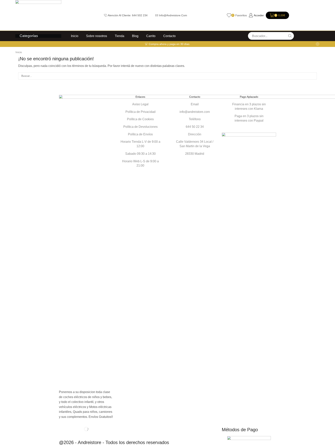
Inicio (74, 36)
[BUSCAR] (313, 75)
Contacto (169, 36)
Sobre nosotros (96, 36)
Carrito (150, 36)
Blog (135, 36)
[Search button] (290, 36)
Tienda (119, 36)
